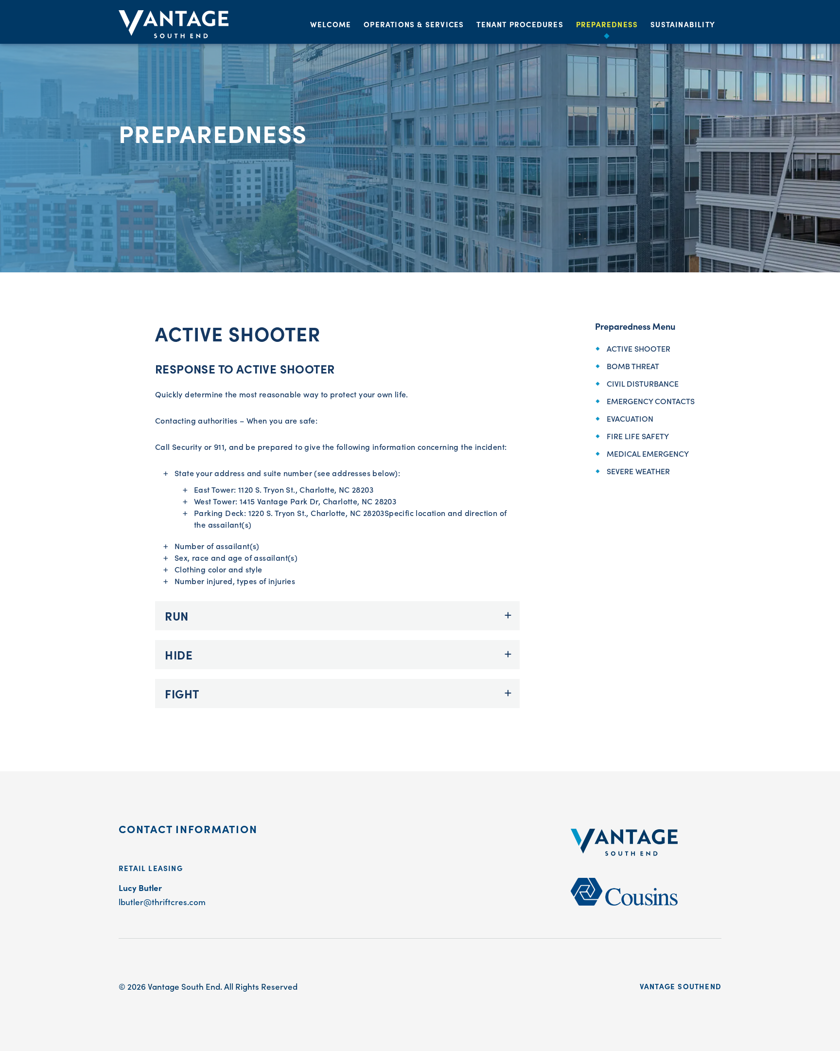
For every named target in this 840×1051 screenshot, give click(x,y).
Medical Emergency (648, 453)
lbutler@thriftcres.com (162, 902)
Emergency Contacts (651, 400)
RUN (177, 615)
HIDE (178, 654)
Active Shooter (638, 348)
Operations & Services (414, 24)
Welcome (330, 24)
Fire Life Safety (638, 435)
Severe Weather (638, 470)
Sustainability (682, 24)
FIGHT (182, 693)
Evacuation (630, 418)
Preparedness (607, 24)
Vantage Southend (680, 986)
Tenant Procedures (519, 24)
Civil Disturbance (643, 383)
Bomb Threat (633, 365)
